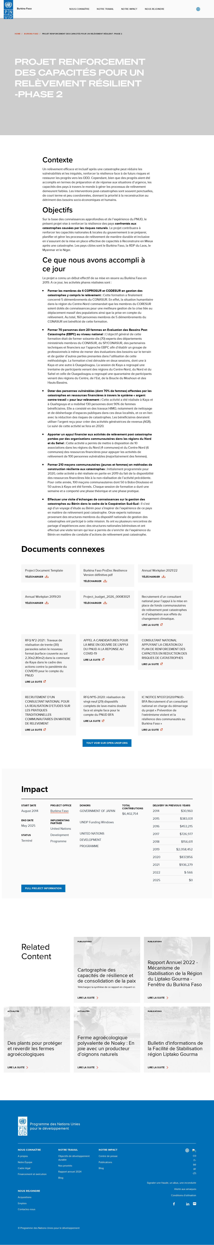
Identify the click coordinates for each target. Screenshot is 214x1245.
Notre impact (129, 9)
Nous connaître (79, 9)
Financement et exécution (32, 1174)
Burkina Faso (24, 8)
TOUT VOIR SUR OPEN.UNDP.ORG (107, 743)
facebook (173, 1203)
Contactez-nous (26, 1209)
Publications (105, 1162)
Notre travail (105, 9)
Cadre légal (24, 1168)
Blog (60, 1178)
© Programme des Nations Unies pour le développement (49, 1228)
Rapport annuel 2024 (69, 1171)
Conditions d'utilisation (183, 1195)
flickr (194, 1203)
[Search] (194, 1162)
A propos (23, 1156)
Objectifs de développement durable (74, 1157)
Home (17, 34)
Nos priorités (65, 1165)
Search (204, 9)
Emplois (22, 1203)
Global (198, 9)
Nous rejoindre (154, 9)
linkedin (187, 1203)
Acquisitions (24, 1197)
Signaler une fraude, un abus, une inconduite (171, 1183)
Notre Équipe (25, 1162)
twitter (180, 1203)
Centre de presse (108, 1156)
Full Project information (43, 888)
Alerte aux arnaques (185, 1189)
